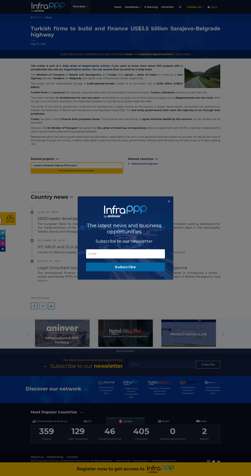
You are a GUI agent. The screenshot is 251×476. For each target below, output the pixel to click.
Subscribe (125, 267)
